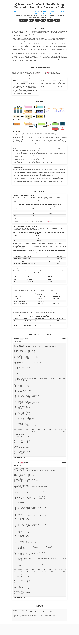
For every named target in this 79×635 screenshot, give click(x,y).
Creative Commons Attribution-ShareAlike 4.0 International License (44, 627)
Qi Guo (42, 13)
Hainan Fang (17, 11)
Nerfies (44, 628)
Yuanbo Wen (25, 11)
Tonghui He (46, 11)
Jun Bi (31, 11)
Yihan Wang (38, 11)
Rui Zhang (36, 13)
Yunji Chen (48, 13)
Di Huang (61, 11)
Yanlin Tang (54, 11)
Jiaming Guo (29, 13)
